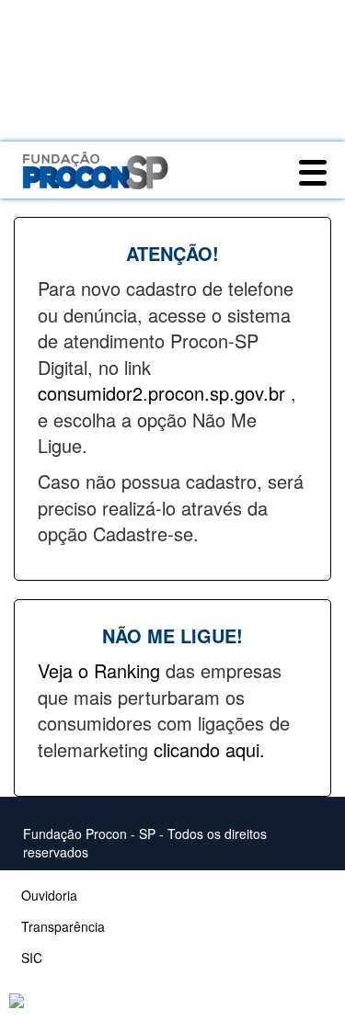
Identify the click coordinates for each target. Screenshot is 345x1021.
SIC (31, 957)
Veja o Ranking (102, 670)
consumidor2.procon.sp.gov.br (164, 393)
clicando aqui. (209, 749)
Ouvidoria (49, 895)
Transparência (63, 926)
